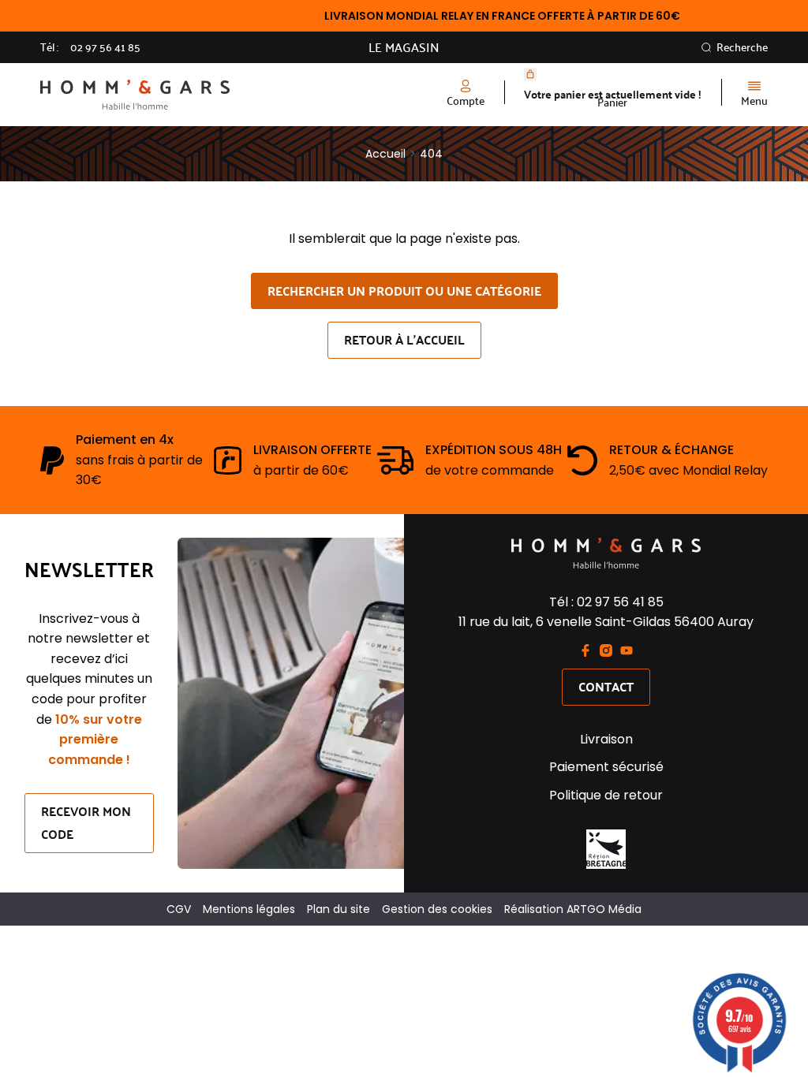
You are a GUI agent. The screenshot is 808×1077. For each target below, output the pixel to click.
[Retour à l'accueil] (222, 95)
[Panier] (530, 74)
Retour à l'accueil (404, 339)
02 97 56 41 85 (105, 47)
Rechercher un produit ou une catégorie (404, 290)
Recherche (742, 47)
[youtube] (626, 650)
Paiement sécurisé (606, 767)
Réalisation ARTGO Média (573, 909)
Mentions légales (249, 909)
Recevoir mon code (86, 822)
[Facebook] (585, 650)
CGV (178, 909)
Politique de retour (606, 795)
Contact (606, 686)
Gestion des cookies (437, 909)
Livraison (606, 739)
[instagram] (606, 650)
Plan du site (338, 909)
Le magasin (404, 47)
